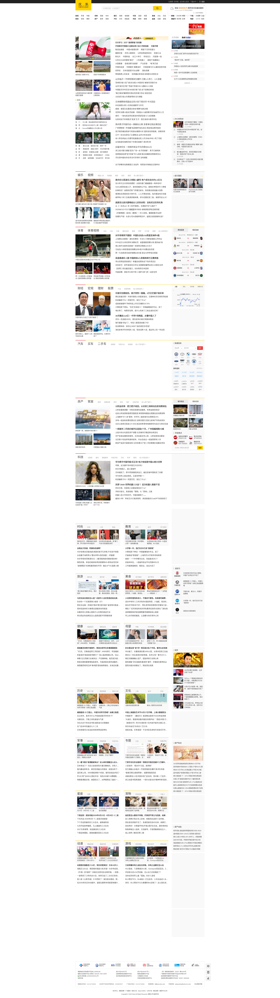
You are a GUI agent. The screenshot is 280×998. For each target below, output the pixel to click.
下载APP (193, 2)
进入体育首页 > (163, 231)
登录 (203, 2)
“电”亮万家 (154, 63)
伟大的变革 (197, 31)
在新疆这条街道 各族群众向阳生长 (145, 74)
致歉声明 (163, 741)
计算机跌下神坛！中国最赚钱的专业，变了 (141, 552)
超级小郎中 (95, 149)
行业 (119, 289)
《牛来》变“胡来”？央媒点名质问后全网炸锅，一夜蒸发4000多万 (102, 872)
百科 (121, 402)
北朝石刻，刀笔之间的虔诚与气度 (90, 719)
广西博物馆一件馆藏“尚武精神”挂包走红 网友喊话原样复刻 (138, 128)
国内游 (89, 577)
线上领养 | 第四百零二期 (134, 833)
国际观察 (145, 70)
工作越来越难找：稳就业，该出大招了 (140, 566)
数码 (134, 457)
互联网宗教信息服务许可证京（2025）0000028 (175, 978)
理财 (87, 19)
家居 (107, 19)
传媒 (149, 741)
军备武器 (103, 741)
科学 (128, 457)
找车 (200, 348)
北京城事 (175, 37)
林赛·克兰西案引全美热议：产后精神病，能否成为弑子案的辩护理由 (103, 658)
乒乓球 (146, 231)
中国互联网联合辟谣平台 (144, 978)
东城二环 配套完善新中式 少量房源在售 (186, 779)
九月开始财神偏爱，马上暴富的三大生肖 (93, 826)
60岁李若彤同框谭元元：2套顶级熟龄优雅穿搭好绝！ (98, 559)
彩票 (183, 19)
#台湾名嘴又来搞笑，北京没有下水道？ (193, 671)
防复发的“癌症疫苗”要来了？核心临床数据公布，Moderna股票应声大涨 (104, 655)
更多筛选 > (200, 368)
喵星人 (150, 794)
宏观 (82, 19)
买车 (120, 19)
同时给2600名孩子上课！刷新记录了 (94, 125)
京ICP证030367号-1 (143, 971)
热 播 (77, 146)
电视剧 (127, 16)
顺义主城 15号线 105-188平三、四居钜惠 (187, 837)
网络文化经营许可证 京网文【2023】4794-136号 (92, 974)
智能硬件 (105, 457)
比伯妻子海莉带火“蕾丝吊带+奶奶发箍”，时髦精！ (96, 555)
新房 (101, 19)
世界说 (118, 70)
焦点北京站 (197, 436)
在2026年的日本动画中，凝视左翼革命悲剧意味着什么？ (99, 883)
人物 (101, 527)
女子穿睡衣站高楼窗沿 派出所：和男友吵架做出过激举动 (137, 165)
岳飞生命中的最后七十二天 (87, 726)
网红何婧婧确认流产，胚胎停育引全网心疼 (141, 658)
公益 (202, 16)
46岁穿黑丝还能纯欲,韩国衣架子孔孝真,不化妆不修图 (97, 552)
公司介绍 (149, 991)
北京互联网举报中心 (102, 965)
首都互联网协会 (182, 965)
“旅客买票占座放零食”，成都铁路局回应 (140, 773)
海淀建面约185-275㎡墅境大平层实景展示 (187, 843)
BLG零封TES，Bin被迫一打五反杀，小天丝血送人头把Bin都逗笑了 (151, 879)
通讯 (97, 457)
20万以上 (199, 372)
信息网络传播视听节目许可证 (169, 976)
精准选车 (199, 376)
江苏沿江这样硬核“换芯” (124, 60)
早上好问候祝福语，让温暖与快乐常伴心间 (141, 616)
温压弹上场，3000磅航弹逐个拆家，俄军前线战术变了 (98, 773)
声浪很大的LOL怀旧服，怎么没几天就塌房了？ (143, 872)
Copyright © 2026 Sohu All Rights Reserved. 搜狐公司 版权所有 (140, 994)
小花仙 (107, 155)
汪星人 (162, 794)
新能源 (127, 19)
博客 (183, 16)
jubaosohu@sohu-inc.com (183, 984)
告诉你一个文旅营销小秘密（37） (90, 602)
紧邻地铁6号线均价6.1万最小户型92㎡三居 (188, 767)
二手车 (102, 343)
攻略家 (114, 577)
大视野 (198, 16)
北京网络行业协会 (118, 965)
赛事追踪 (163, 844)
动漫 (159, 19)
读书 (149, 691)
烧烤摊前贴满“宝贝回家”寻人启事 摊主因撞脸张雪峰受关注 (138, 154)
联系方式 (134, 991)
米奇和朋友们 (98, 155)
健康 (145, 19)
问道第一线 (157, 57)
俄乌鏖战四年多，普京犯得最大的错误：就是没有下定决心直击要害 (103, 769)
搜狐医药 (90, 627)
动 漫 (77, 155)
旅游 (139, 16)
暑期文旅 (118, 53)
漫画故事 (90, 844)
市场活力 (147, 57)
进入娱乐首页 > (139, 175)
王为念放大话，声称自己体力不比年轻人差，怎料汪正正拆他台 (193, 705)
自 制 (77, 149)
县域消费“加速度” (131, 63)
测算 (88, 794)
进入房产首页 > (147, 402)
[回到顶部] (208, 984)
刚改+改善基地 (182, 443)
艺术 (161, 691)
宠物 (128, 793)
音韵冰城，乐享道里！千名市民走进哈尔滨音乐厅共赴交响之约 (149, 730)
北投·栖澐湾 (192, 415)
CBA (111, 231)
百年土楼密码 (130, 53)
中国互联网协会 (150, 965)
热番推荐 (115, 844)
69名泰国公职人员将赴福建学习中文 (129, 105)
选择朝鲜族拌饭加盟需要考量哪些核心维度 (141, 612)
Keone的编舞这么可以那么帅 (92, 128)
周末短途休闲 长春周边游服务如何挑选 (92, 609)
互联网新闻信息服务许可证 (124, 974)
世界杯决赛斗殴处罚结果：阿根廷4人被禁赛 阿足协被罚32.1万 (139, 112)
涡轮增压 (192, 376)
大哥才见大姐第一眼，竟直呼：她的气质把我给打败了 (193, 688)
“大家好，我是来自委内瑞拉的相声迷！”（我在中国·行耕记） (148, 719)
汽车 (80, 343)
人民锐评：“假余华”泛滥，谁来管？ (139, 766)
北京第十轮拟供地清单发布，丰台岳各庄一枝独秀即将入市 (138, 439)
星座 (80, 793)
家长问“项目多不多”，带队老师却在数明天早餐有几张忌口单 (148, 605)
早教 (136, 627)
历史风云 (115, 741)
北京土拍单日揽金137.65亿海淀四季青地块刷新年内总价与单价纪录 (141, 424)
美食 (128, 576)
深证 (184, 286)
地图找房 (107, 402)
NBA (107, 16)
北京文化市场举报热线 (166, 965)
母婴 (145, 16)
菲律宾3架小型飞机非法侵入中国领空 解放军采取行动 (136, 83)
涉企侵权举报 (198, 984)
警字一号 (103, 146)
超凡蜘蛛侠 (104, 152)
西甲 (139, 231)
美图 (129, 175)
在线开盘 (135, 402)
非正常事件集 (104, 149)
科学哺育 (151, 627)
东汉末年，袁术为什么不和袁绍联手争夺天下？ (95, 716)
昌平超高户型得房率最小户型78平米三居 (187, 773)
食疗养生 (151, 577)
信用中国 (80, 978)
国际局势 (90, 741)
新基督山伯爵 (94, 152)
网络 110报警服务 (133, 965)
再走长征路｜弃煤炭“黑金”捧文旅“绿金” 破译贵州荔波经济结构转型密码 (104, 605)
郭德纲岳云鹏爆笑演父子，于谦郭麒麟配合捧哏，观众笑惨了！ (193, 697)
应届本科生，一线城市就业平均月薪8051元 (142, 562)
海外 (127, 402)
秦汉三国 (90, 691)
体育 (80, 230)
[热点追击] (187, 37)
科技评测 (114, 457)
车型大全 (121, 344)
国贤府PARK (177, 429)
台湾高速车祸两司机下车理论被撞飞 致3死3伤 (133, 142)
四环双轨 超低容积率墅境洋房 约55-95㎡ (187, 831)
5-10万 (177, 372)
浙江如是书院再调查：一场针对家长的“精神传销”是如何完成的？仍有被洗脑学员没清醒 (159, 780)
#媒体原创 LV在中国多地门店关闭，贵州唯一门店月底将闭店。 (149, 776)
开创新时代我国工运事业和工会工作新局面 (132, 46)
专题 (87, 16)
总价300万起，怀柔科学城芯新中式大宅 (186, 840)
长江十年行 (136, 57)
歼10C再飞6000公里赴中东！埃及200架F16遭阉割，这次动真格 (102, 776)
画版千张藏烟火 (153, 60)
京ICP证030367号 (121, 971)
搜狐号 (177, 568)
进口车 (184, 376)
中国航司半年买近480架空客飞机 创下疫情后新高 (134, 90)
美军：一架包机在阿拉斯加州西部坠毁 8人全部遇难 (135, 116)
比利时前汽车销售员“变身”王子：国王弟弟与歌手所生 (136, 119)
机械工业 (157, 53)
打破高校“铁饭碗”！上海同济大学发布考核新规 (143, 555)
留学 (149, 527)
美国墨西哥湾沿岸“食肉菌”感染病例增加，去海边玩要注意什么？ (102, 665)
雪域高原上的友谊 (122, 74)
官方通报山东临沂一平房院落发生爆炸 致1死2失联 (144, 769)
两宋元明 (115, 691)
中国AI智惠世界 (132, 50)
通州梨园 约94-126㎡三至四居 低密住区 (187, 834)
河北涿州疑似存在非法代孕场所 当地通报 (131, 158)
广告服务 (128, 991)
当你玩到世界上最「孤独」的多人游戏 (140, 876)
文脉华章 (154, 46)
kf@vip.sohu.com (160, 984)
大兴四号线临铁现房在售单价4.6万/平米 (186, 763)
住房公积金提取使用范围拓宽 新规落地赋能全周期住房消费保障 (140, 413)
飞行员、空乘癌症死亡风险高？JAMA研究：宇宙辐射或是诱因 (101, 651)
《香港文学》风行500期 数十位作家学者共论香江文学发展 (148, 723)
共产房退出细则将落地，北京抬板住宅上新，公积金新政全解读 (139, 436)
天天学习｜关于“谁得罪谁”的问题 (128, 43)
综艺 (122, 175)
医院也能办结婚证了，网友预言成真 (139, 665)
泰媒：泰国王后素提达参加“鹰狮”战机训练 (131, 109)
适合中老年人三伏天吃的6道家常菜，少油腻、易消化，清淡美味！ (151, 602)
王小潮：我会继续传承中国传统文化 (94, 122)
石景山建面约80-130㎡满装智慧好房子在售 (188, 788)
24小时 (179, 16)
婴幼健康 (163, 627)
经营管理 (127, 289)
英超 (101, 16)
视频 (120, 16)
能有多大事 (95, 146)
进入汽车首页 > (140, 344)
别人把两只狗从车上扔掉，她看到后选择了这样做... (145, 819)
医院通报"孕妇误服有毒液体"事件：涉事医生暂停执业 (146, 662)
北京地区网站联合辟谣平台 (124, 976)
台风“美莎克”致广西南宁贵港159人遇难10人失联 (134, 86)
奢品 (113, 527)
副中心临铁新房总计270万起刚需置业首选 (187, 785)
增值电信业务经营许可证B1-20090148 (89, 971)
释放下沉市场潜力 (148, 50)
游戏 (164, 19)
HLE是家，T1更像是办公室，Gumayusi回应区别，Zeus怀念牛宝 (150, 869)
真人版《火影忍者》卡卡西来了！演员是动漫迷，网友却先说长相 (102, 879)
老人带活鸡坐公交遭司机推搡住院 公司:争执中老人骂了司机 (138, 138)
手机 (122, 457)
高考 (136, 527)
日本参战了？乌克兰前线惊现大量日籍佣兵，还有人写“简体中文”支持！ (104, 766)
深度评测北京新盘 (198, 443)
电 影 (77, 152)
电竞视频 (138, 844)
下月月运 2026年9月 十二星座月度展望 (92, 819)
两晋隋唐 (103, 691)
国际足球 (125, 231)
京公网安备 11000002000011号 (89, 976)
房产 (80, 401)
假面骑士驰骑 (88, 155)
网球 (154, 231)
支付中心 (115, 991)
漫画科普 (103, 844)
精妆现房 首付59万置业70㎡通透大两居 (186, 849)
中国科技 (126, 57)
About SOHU (142, 991)
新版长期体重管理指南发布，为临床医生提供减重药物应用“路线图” (103, 662)
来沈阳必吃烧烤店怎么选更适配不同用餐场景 (94, 616)
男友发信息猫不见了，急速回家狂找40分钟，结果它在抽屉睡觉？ (150, 822)
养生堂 (107, 158)
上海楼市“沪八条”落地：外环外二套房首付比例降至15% (136, 417)
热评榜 (179, 19)
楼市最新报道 (198, 438)
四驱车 (177, 376)
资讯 (115, 402)
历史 (164, 16)
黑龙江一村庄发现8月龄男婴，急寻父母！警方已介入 (145, 655)
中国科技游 (119, 67)
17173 (198, 19)
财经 (80, 288)
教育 (139, 19)
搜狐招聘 (121, 991)
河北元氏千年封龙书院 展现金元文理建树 (93, 723)
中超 (117, 231)
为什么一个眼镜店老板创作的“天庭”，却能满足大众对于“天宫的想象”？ (193, 680)
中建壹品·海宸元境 (178, 415)
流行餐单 (138, 577)
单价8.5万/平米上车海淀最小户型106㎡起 (187, 770)
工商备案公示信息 (142, 976)
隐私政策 (155, 991)
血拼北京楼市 (183, 436)
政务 (202, 19)
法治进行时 (100, 158)
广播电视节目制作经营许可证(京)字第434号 (173, 974)
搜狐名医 (103, 627)
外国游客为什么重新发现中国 (154, 67)
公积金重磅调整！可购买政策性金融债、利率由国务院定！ (138, 410)
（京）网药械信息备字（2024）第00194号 (173, 971)
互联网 (90, 457)
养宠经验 (138, 794)
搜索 (200, 448)
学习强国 (197, 26)
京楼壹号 (181, 441)
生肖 (113, 794)
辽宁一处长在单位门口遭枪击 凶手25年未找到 (133, 135)
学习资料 (163, 527)
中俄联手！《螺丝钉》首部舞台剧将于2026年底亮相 (145, 716)
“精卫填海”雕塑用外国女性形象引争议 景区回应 (133, 93)
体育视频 (93, 230)
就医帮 (114, 627)
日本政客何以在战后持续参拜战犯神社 (92, 730)
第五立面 (86, 146)
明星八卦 (101, 175)
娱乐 (80, 175)
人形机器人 (140, 60)
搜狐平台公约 (163, 991)
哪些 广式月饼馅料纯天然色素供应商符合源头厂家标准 (146, 609)
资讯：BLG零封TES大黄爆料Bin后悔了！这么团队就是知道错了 (150, 883)
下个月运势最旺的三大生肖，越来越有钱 (93, 822)
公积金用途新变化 (145, 53)
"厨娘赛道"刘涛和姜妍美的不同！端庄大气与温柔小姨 (98, 566)
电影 (116, 175)
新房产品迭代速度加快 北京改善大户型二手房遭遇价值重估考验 (140, 443)
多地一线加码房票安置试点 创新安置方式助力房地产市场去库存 (140, 420)
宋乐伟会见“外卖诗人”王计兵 (136, 726)
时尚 (80, 526)
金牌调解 (91, 158)
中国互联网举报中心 (86, 965)
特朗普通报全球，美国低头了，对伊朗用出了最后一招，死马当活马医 (104, 780)
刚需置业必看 (182, 438)
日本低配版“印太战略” (131, 70)
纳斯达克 (200, 286)
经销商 (130, 344)
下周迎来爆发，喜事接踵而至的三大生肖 (93, 833)
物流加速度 (119, 50)
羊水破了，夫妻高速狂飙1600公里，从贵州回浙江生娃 (146, 651)
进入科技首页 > (144, 457)
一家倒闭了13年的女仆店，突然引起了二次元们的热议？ (99, 876)
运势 (101, 794)
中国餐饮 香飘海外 (133, 67)
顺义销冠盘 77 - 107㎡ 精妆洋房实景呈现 (187, 776)
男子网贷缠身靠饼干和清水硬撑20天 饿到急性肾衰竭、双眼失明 (140, 131)
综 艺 (77, 158)
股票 (111, 288)
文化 (159, 16)
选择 (84, 158)
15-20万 (192, 372)
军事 (82, 16)
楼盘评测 (197, 441)
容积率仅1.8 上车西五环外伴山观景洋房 (186, 846)
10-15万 (184, 372)
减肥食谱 (163, 577)
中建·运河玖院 (193, 429)
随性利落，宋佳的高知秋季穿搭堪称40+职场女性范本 (98, 562)
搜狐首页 (83, 5)
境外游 (102, 577)
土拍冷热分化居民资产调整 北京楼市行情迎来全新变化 (136, 432)
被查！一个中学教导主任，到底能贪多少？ (141, 559)
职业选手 (151, 844)
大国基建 (118, 63)
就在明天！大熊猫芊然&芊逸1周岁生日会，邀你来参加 (146, 826)
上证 (176, 286)
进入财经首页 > (138, 289)
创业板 (192, 286)
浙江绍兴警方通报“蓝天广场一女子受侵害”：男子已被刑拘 (137, 151)
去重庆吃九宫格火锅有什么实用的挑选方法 (93, 612)
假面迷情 (86, 149)
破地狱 (85, 152)
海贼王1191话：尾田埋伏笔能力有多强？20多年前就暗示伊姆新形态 (103, 869)
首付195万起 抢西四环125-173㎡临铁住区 (187, 782)
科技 (80, 457)
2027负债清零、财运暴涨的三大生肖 (91, 829)
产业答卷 (143, 63)
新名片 (118, 57)
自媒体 (113, 344)
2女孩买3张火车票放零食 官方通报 (128, 97)
